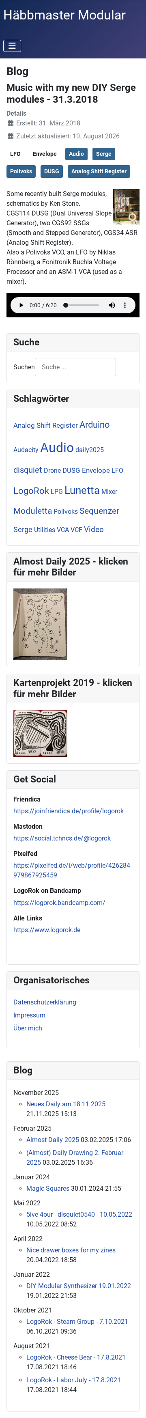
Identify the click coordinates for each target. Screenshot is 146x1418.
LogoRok (31, 491)
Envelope (45, 154)
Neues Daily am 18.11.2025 (65, 1104)
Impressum (29, 1015)
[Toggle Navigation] (12, 46)
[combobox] (75, 367)
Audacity (26, 450)
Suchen (24, 367)
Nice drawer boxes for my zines (71, 1250)
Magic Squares (47, 1188)
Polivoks (21, 171)
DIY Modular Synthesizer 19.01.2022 (78, 1286)
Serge (104, 154)
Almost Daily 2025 (52, 1140)
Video (94, 529)
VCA (63, 530)
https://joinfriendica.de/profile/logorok (68, 811)
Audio (76, 154)
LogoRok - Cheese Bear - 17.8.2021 (76, 1357)
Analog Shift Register (99, 171)
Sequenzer (99, 511)
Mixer (109, 492)
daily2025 (89, 450)
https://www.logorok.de (46, 930)
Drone (52, 470)
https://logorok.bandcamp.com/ (59, 903)
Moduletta (32, 511)
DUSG (51, 171)
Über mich (27, 1028)
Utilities (44, 530)
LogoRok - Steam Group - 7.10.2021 (77, 1321)
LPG (57, 492)
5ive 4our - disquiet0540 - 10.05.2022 (79, 1214)
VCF (76, 530)
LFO (15, 154)
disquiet (27, 470)
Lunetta (82, 490)
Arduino (94, 425)
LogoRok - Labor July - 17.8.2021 (73, 1380)
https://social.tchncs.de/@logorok (62, 838)
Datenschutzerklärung (44, 1002)
